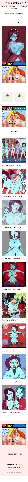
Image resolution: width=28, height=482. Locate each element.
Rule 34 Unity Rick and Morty (12, 196)
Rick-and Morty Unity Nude (11, 227)
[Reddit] (15, 459)
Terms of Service (10, 464)
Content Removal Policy (14, 467)
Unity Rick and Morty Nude (11, 166)
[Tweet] (13, 22)
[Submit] (18, 22)
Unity (17, 6)
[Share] (9, 22)
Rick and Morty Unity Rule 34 (12, 413)
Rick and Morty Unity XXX (11, 289)
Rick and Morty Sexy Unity (11, 382)
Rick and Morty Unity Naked (11, 351)
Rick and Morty (11, 6)
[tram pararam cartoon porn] (14, 82)
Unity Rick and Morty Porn (11, 320)
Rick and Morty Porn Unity (11, 258)
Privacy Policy (19, 464)
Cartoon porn (4, 6)
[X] (12, 459)
